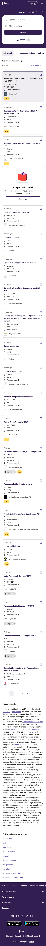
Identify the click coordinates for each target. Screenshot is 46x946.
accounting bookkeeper (12, 712)
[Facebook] (12, 915)
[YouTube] (17, 915)
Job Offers (13, 885)
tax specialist (8, 864)
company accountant (14, 729)
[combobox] (23, 20)
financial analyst (9, 851)
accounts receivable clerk (13, 877)
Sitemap (9, 936)
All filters (24, 40)
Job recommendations (25, 53)
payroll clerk (7, 869)
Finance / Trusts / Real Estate (32, 885)
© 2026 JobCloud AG (31, 936)
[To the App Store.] (14, 924)
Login (31, 3)
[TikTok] (26, 915)
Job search (7, 53)
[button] (29, 12)
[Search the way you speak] (42, 12)
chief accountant (22, 744)
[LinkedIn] (31, 915)
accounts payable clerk (12, 873)
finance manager (9, 860)
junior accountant (33, 729)
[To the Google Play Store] (31, 924)
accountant (7, 839)
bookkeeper (7, 847)
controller (6, 856)
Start (3, 885)
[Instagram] (22, 915)
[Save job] (41, 75)
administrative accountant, (32, 722)
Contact (17, 936)
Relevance (34, 66)
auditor (5, 843)
